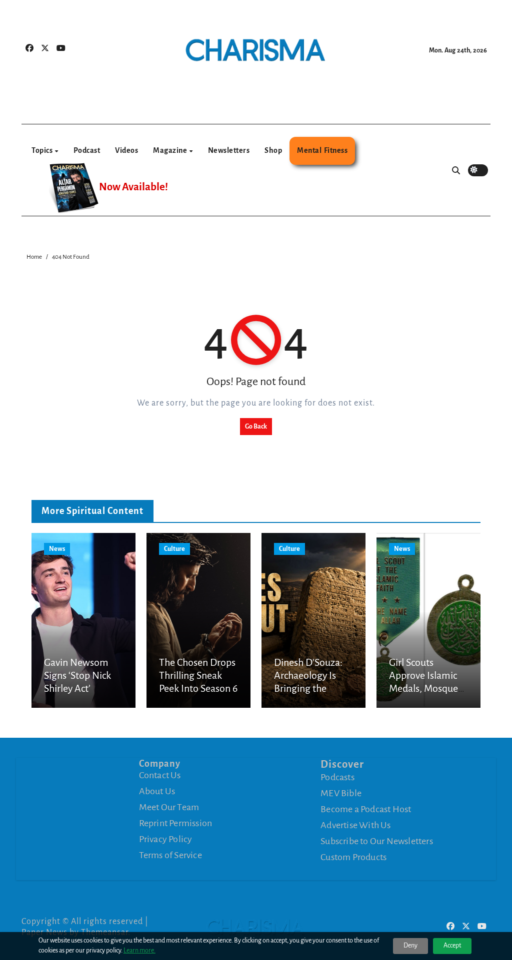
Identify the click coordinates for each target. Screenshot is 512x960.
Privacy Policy (165, 839)
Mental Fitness (322, 150)
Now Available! (133, 187)
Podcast (87, 150)
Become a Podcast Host (365, 809)
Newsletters (229, 150)
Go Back (256, 426)
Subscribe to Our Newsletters (376, 841)
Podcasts (337, 777)
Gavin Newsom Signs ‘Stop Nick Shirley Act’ (77, 675)
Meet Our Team (169, 807)
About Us (157, 791)
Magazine (170, 150)
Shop (273, 150)
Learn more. (140, 950)
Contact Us (160, 775)
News (57, 548)
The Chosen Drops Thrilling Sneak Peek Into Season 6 (198, 675)
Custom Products (353, 857)
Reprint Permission (175, 823)
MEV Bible (341, 793)
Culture (174, 548)
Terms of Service (170, 855)
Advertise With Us (355, 825)
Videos (126, 150)
